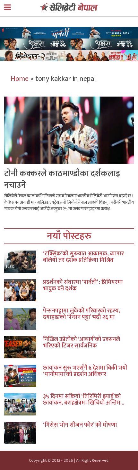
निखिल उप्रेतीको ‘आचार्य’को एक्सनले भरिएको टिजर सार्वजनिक (81, 342)
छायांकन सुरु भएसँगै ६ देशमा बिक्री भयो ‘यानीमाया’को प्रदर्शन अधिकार (85, 371)
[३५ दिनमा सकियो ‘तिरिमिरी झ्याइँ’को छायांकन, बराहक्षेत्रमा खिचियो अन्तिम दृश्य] (23, 404)
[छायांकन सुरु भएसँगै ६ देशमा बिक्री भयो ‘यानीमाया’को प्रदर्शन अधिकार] (23, 376)
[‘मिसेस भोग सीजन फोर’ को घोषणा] (23, 433)
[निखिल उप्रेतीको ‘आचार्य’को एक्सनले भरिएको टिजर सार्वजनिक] (23, 347)
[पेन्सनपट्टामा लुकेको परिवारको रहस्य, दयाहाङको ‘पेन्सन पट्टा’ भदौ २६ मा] (23, 319)
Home (20, 79)
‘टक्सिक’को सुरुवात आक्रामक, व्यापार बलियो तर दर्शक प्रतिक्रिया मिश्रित (83, 257)
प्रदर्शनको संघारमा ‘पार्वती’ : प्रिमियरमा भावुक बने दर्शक (83, 285)
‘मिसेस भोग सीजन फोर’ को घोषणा (80, 425)
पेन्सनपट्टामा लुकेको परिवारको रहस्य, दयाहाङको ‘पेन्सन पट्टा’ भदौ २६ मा (81, 314)
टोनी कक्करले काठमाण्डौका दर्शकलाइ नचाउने (62, 179)
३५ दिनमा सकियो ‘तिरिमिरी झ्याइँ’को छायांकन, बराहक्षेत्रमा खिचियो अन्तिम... (83, 399)
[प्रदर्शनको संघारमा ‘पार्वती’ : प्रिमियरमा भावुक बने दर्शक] (23, 290)
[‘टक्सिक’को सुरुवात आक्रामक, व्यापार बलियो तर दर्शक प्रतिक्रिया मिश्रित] (23, 262)
